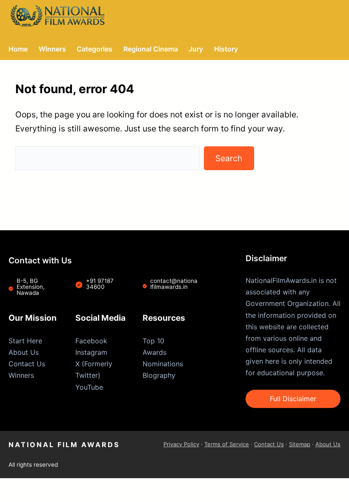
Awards (154, 352)
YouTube (89, 387)
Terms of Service (226, 444)
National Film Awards (64, 444)
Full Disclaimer (293, 398)
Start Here (25, 341)
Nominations (163, 363)
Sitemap (299, 444)
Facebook (91, 341)
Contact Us (27, 363)
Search (228, 158)
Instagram (91, 352)
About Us (24, 352)
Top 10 (153, 341)
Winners (21, 375)
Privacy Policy (181, 444)
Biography (159, 375)
